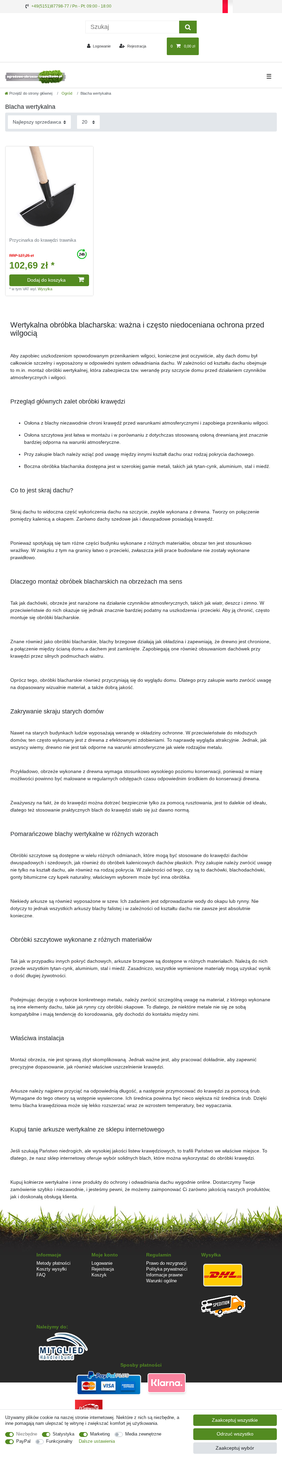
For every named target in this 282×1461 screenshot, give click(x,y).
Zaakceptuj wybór (235, 1448)
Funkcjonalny (59, 1441)
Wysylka (45, 289)
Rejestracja (102, 1269)
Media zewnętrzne (143, 1434)
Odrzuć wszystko (235, 1434)
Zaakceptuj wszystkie (235, 1420)
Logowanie (101, 1263)
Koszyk (99, 1274)
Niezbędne (26, 1434)
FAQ (40, 1274)
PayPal (23, 1441)
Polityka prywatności (166, 1269)
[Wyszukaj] (188, 27)
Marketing (100, 1434)
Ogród (66, 93)
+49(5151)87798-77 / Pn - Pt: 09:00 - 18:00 (71, 6)
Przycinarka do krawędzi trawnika (42, 240)
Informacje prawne (164, 1274)
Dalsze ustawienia (97, 1441)
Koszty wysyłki (51, 1269)
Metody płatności (53, 1263)
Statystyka (63, 1434)
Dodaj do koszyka (46, 280)
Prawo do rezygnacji (166, 1263)
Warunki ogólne (161, 1280)
